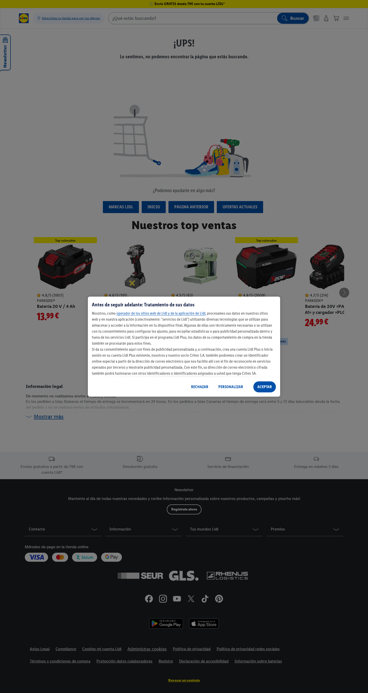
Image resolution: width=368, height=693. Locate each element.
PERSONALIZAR (230, 386)
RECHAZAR (199, 386)
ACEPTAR (264, 386)
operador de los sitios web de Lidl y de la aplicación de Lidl (161, 313)
